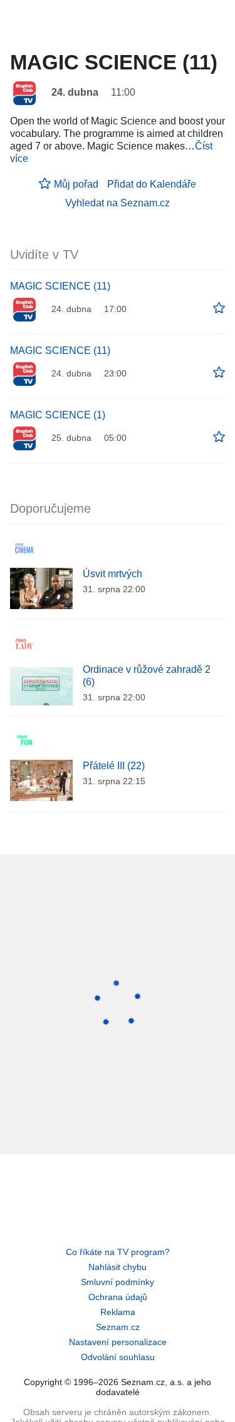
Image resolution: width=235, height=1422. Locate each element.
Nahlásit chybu (117, 1267)
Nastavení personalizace (118, 1342)
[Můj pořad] (219, 308)
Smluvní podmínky (117, 1282)
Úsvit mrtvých (112, 573)
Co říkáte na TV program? (118, 1252)
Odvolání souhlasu (118, 1357)
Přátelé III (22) (114, 765)
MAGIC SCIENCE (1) (57, 415)
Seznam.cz (118, 1327)
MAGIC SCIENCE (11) (60, 286)
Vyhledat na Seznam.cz (117, 203)
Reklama (117, 1312)
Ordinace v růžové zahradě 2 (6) (147, 675)
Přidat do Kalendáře (151, 184)
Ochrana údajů (117, 1297)
